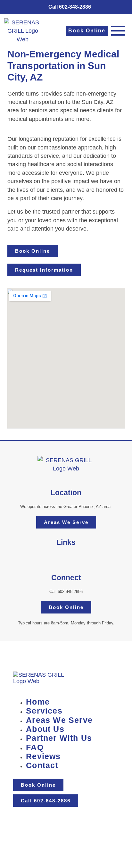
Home (38, 702)
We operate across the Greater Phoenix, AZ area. (66, 506)
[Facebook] (73, 559)
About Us (45, 729)
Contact (42, 765)
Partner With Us (59, 738)
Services (44, 710)
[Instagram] (59, 559)
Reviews (43, 756)
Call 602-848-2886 (66, 591)
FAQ (35, 747)
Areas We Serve (59, 720)
